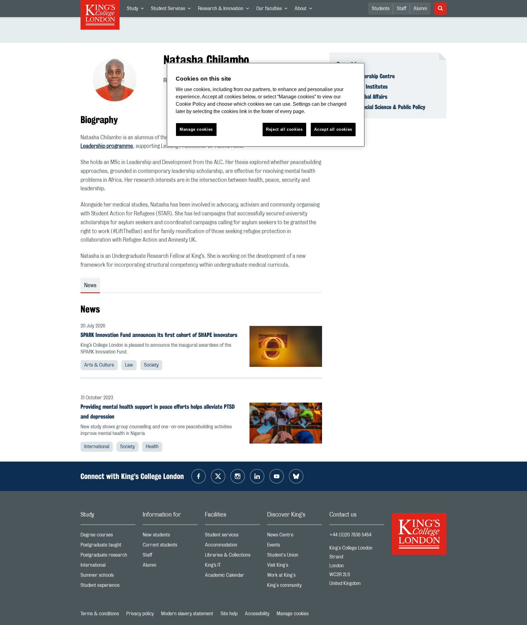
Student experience (108, 586)
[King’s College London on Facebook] (198, 476)
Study (137, 9)
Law (129, 365)
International (96, 446)
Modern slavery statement (187, 613)
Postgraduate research (108, 556)
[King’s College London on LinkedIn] (257, 476)
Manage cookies (293, 613)
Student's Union (294, 556)
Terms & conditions (100, 613)
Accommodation (232, 546)
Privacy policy (140, 613)
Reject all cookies (284, 129)
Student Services (172, 9)
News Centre (294, 536)
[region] (266, 105)
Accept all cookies (333, 129)
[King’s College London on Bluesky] (296, 476)
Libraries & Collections (232, 556)
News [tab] (90, 285)
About (305, 9)
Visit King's (294, 566)
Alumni (420, 8)
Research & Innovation (225, 9)
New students (170, 536)
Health (152, 446)
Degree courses (108, 536)
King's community (294, 586)
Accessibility (257, 613)
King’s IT (232, 566)
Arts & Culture (99, 365)
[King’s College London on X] (218, 476)
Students (380, 8)
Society (151, 365)
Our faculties (273, 9)
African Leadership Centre (366, 76)
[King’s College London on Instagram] (237, 476)
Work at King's (294, 576)
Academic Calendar (232, 576)
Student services (232, 536)
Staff (401, 8)
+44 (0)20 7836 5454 (350, 534)
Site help (229, 613)
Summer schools (108, 576)
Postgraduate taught (108, 546)
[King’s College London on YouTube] (276, 476)
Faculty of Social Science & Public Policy (381, 107)
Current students (170, 546)
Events (294, 546)
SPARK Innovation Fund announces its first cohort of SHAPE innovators (159, 335)
